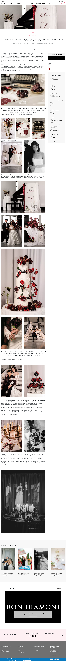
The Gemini (52, 127)
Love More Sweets (54, 83)
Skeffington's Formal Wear (55, 96)
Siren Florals (52, 90)
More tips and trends (33, 616)
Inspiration (18, 3)
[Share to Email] (61, 54)
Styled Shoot (33, 35)
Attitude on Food (53, 93)
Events (49, 3)
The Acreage (52, 137)
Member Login (36, 650)
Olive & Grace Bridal (54, 79)
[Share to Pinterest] (59, 54)
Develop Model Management (56, 120)
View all (63, 546)
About (18, 647)
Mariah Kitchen (53, 113)
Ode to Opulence (56, 58)
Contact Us (19, 650)
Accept (52, 659)
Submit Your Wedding (5, 651)
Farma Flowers (53, 86)
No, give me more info (27, 660)
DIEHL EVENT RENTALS (55, 131)
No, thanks (57, 659)
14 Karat (51, 107)
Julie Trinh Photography (55, 124)
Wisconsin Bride (53, 655)
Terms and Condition (21, 652)
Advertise (35, 649)
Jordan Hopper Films (54, 141)
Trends (24, 3)
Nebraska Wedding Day (54, 651)
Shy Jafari (52, 117)
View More (59, 588)
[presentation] (3, 560)
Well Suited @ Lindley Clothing (56, 100)
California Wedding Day (54, 649)
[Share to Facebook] (56, 54)
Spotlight (30, 3)
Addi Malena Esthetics (54, 110)
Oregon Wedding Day (54, 652)
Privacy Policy (19, 654)
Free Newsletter (48, 635)
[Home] (7, 2)
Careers (18, 649)
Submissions (36, 647)
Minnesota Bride (53, 650)
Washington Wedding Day (55, 654)
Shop (53, 3)
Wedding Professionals (40, 3)
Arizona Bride (52, 647)
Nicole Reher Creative (54, 134)
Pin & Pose (52, 103)
